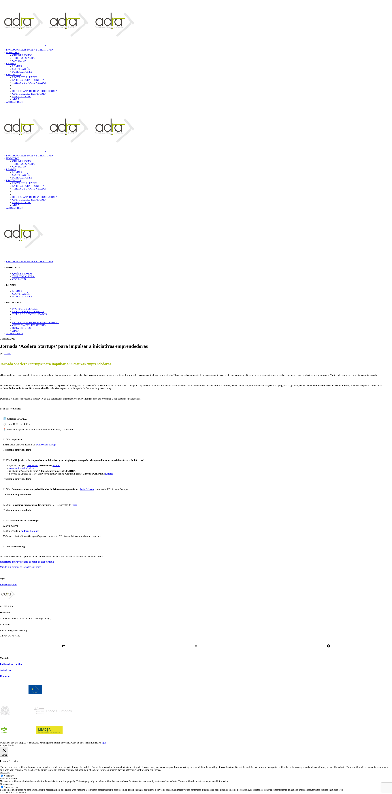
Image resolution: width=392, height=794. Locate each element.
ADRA (7, 353)
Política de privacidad (11, 664)
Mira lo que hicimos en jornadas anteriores (20, 567)
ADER (56, 465)
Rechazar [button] (12, 745)
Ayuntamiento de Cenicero (22, 468)
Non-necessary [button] (7, 784)
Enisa (74, 505)
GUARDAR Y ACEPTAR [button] (13, 792)
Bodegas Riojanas (30, 531)
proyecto (12, 584)
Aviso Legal (6, 670)
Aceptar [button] (4, 745)
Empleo (109, 473)
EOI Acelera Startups (46, 444)
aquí (104, 742)
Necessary (9, 775)
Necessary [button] (5, 772)
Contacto (4, 676)
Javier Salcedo (87, 489)
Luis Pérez (32, 465)
